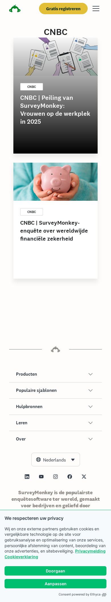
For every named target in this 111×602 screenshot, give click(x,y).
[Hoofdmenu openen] (96, 8)
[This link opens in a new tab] (27, 476)
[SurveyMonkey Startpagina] (14, 9)
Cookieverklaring (21, 556)
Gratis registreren (63, 8)
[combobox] (55, 459)
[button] (55, 374)
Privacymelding (90, 551)
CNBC (31, 86)
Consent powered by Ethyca (79, 594)
